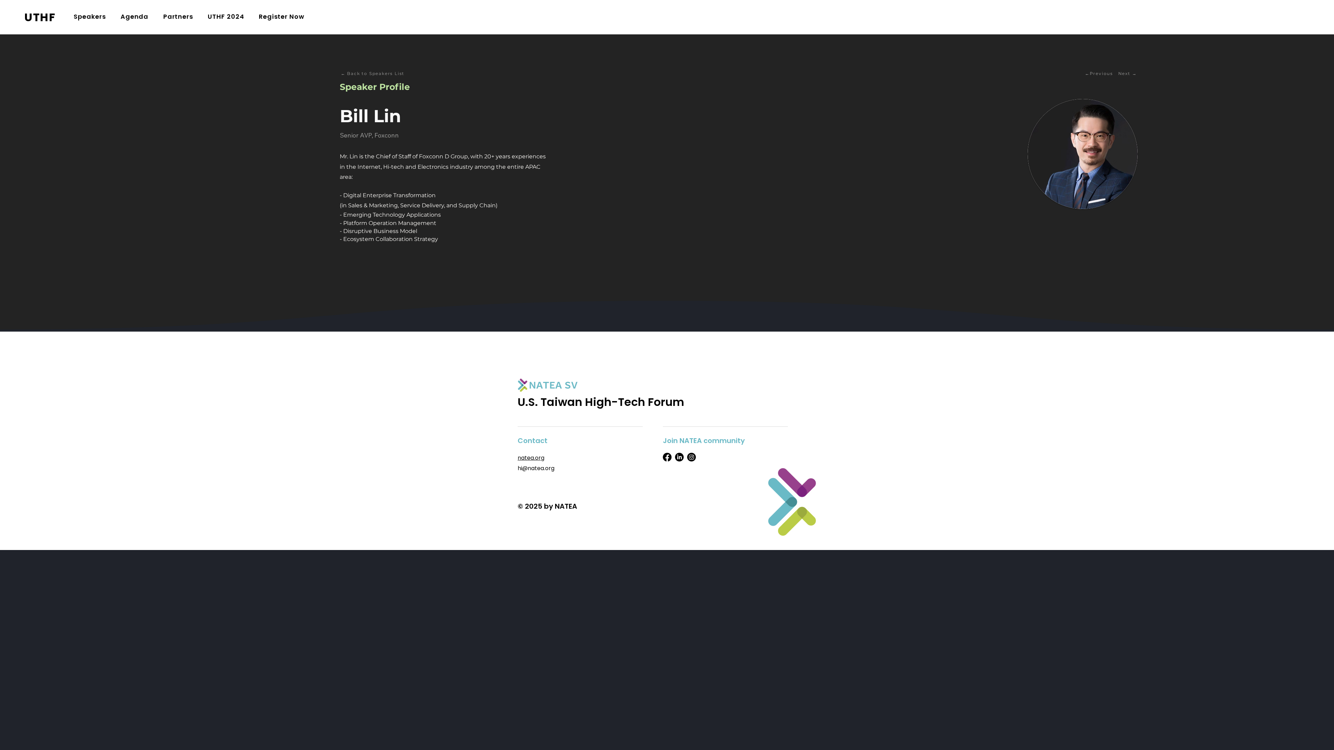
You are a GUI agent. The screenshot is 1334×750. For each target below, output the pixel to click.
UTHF (39, 17)
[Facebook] (667, 457)
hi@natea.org (536, 468)
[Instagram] (691, 457)
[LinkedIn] (679, 457)
